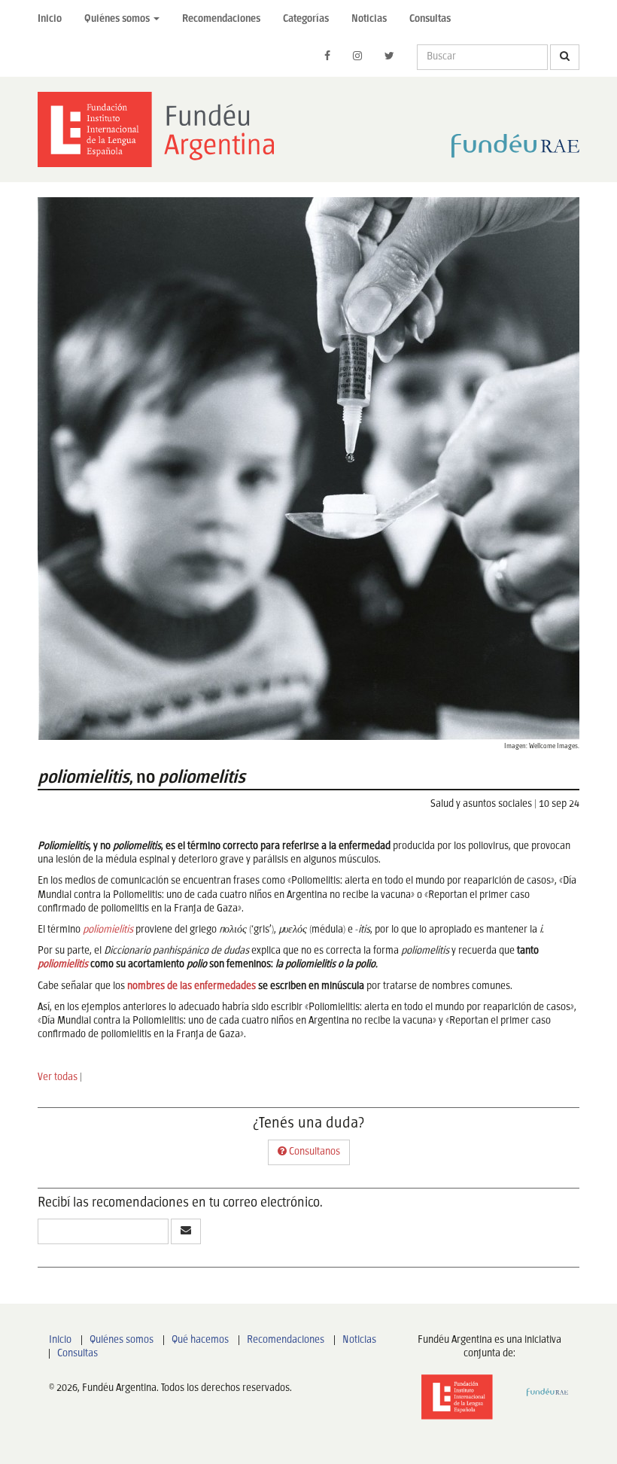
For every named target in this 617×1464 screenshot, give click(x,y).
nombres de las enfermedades (191, 986)
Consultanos (313, 1152)
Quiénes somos (121, 1340)
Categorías (306, 19)
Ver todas (58, 1077)
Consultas (430, 19)
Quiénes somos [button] (118, 19)
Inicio (50, 19)
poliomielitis (108, 930)
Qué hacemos (200, 1340)
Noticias (369, 19)
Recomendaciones (221, 19)
